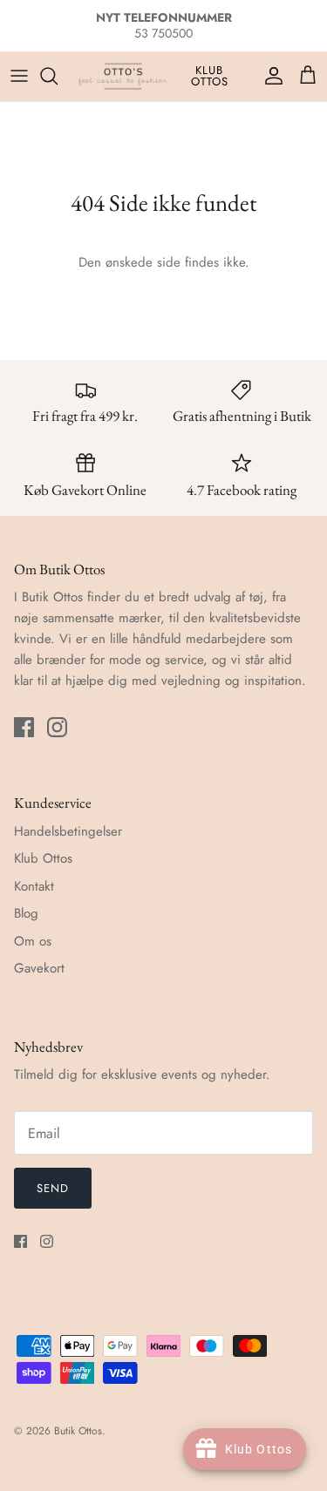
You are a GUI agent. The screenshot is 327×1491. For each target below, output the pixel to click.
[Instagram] (57, 727)
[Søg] (57, 76)
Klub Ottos (209, 76)
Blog (26, 913)
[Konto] (269, 76)
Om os (32, 941)
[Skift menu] (19, 76)
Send (53, 1188)
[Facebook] (24, 727)
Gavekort (39, 968)
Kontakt (34, 886)
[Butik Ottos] (123, 76)
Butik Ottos (78, 1431)
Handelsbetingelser (68, 831)
